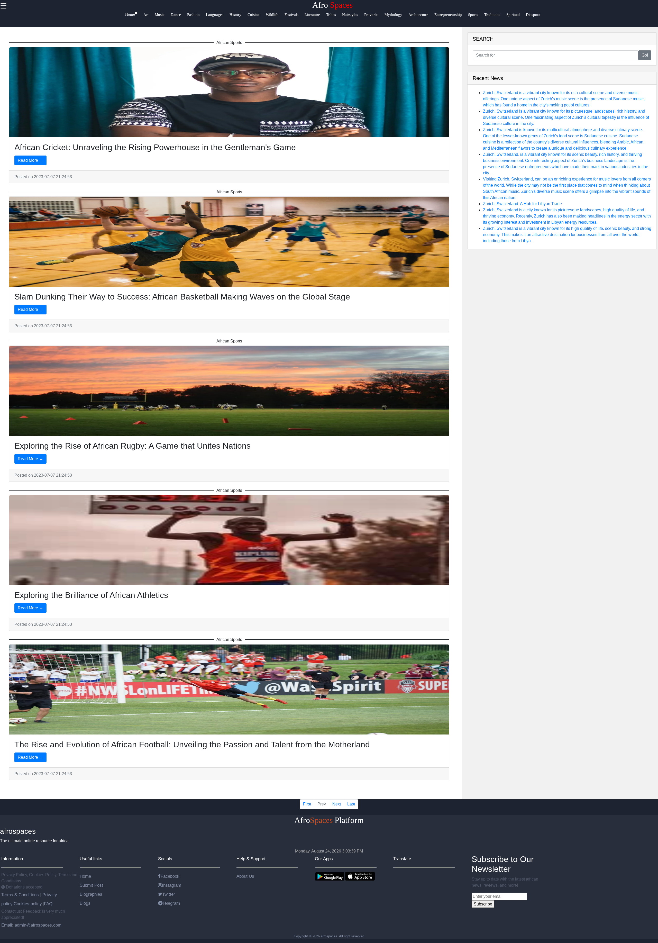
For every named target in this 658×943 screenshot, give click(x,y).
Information (12, 858)
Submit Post (91, 885)
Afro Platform (329, 820)
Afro (332, 5)
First (307, 804)
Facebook (170, 876)
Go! (645, 55)
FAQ (48, 903)
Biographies (91, 894)
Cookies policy (28, 903)
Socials (165, 858)
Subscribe (483, 904)
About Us (245, 876)
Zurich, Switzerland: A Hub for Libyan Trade (522, 204)
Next (336, 804)
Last (351, 804)
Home (85, 876)
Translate (402, 858)
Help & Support (251, 858)
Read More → (30, 160)
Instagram (171, 885)
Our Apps (324, 858)
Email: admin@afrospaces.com (31, 925)
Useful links (91, 858)
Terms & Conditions (20, 894)
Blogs (85, 903)
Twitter (168, 894)
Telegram (171, 903)
